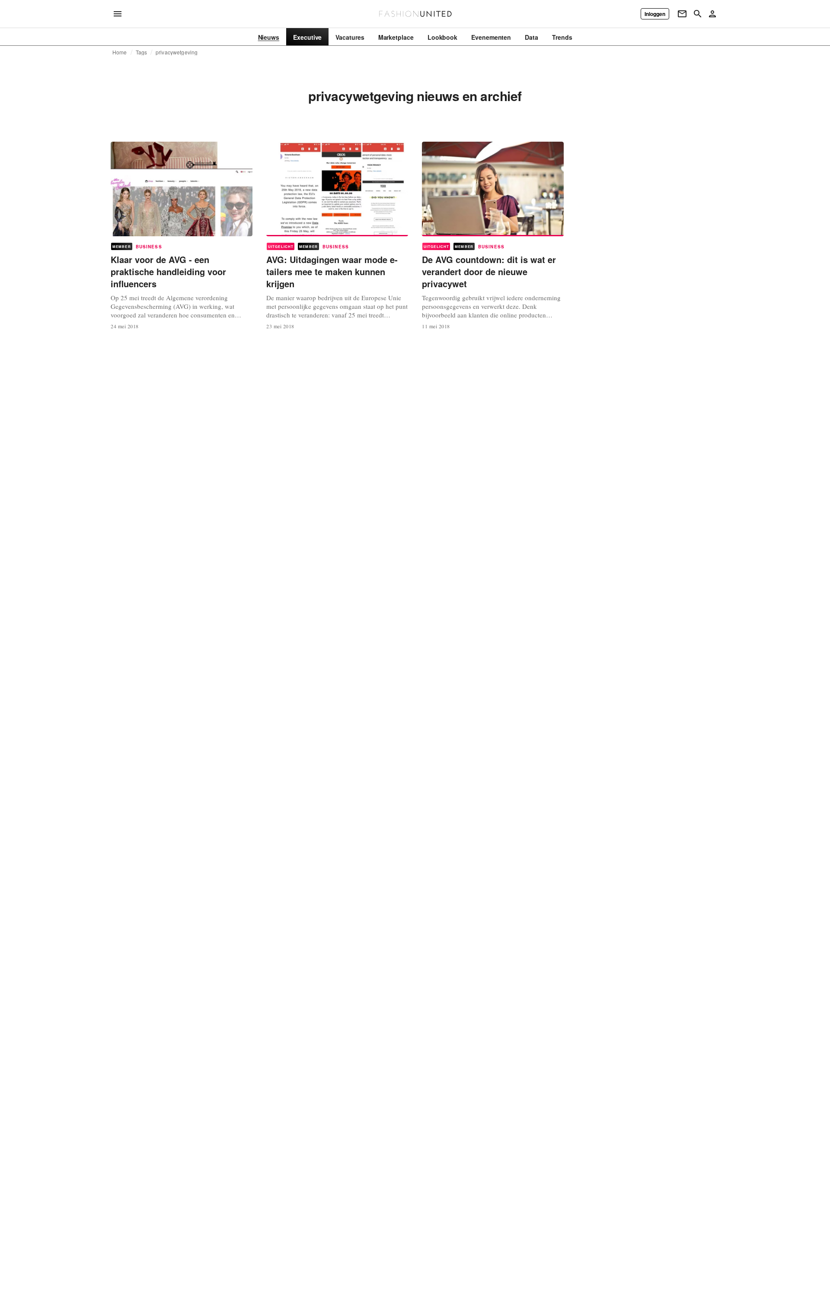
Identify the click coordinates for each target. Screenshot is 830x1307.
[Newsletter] (682, 14)
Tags (141, 52)
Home (119, 52)
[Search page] (698, 14)
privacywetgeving (177, 52)
